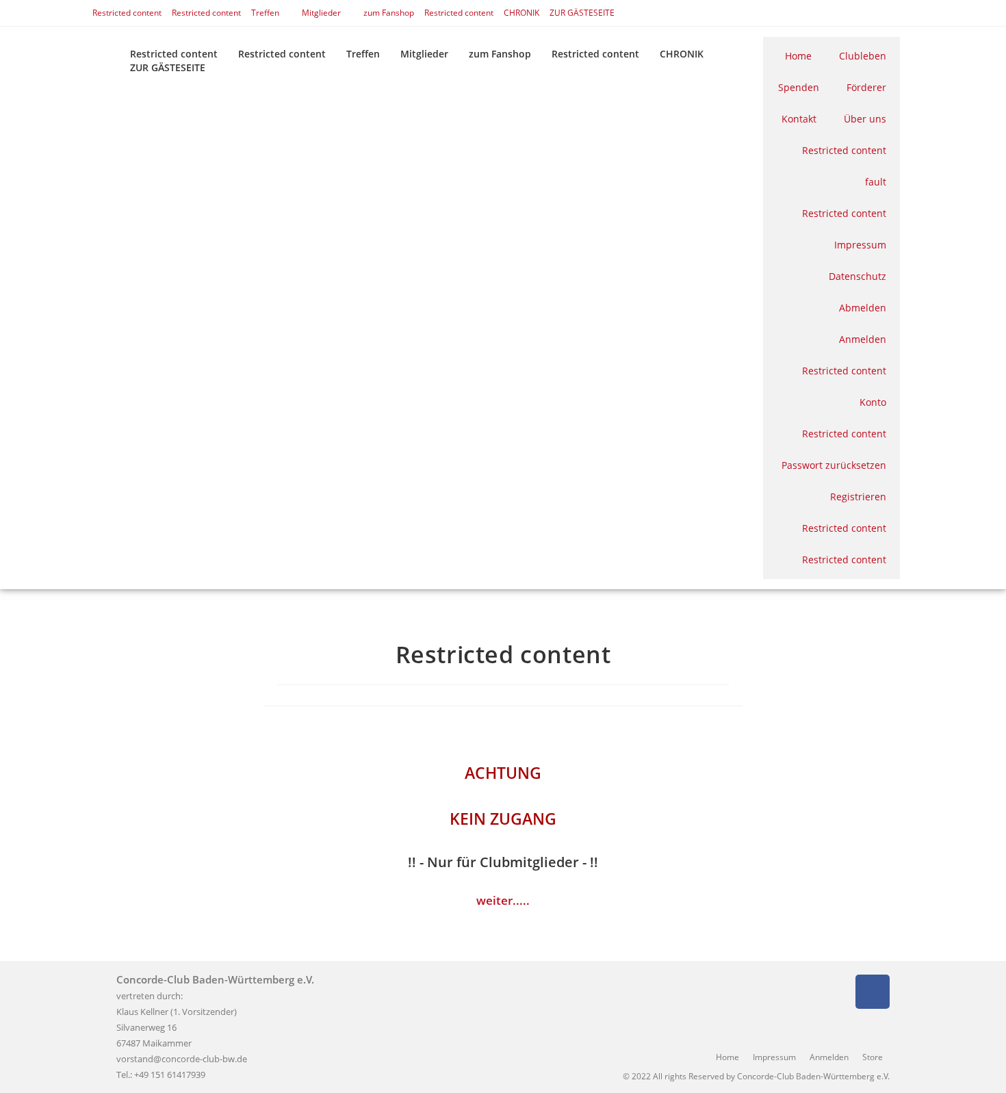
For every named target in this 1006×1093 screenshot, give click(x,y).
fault (875, 181)
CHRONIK (521, 12)
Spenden (798, 87)
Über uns (865, 118)
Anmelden (862, 339)
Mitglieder (321, 12)
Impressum (860, 244)
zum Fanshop (388, 12)
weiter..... (503, 900)
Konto (873, 402)
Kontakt (799, 118)
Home (798, 55)
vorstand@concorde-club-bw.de (181, 1059)
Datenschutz (857, 276)
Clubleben (862, 55)
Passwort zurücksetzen (834, 465)
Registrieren (858, 496)
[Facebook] (872, 992)
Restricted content (127, 12)
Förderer (866, 87)
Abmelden (862, 307)
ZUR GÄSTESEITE (582, 12)
